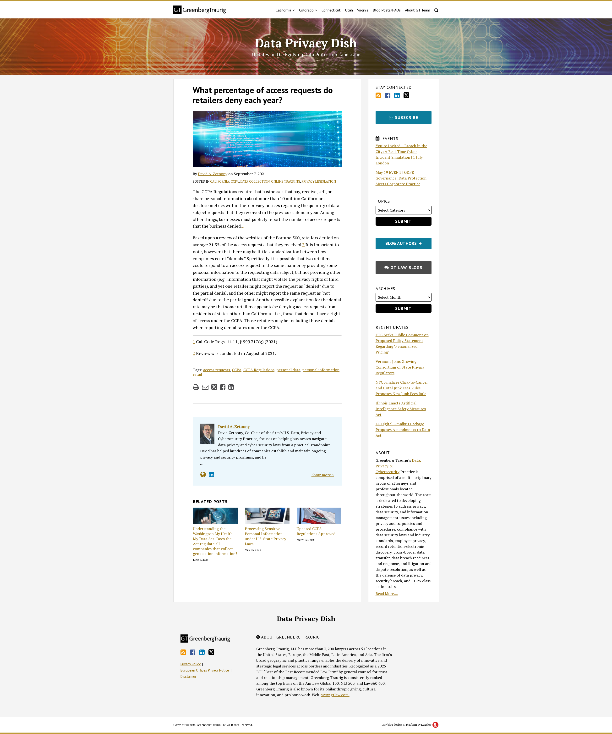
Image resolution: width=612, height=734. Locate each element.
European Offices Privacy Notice (204, 670)
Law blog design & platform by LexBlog (407, 724)
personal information (320, 369)
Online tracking (285, 181)
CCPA (235, 181)
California (219, 181)
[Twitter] (406, 95)
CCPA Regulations (258, 369)
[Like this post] (222, 387)
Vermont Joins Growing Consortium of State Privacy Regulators (400, 367)
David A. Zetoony (212, 173)
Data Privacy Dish (306, 43)
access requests (216, 369)
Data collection (255, 181)
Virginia (362, 10)
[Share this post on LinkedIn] (231, 387)
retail (197, 374)
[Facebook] (387, 95)
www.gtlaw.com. (335, 694)
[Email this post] (205, 387)
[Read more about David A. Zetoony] (203, 474)
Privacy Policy (190, 664)
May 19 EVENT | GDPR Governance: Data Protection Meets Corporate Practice (401, 178)
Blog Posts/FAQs (387, 10)
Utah (349, 10)
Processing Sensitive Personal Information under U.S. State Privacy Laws (265, 536)
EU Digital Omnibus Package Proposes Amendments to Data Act (403, 429)
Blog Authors (397, 242)
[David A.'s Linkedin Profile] (211, 474)
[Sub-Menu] (293, 10)
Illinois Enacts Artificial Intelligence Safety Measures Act (401, 408)
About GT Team (417, 10)
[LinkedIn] (397, 95)
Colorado (306, 10)
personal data (288, 369)
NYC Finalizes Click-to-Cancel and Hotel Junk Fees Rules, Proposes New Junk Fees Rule (401, 388)
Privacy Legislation (318, 181)
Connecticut (331, 10)
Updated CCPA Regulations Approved (316, 531)
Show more (321, 474)
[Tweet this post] (214, 387)
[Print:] (196, 387)
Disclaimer (188, 676)
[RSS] (378, 95)
